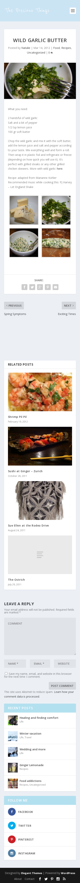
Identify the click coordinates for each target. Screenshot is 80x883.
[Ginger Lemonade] (13, 768)
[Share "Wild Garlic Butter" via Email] (55, 287)
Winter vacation (30, 733)
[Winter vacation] (13, 736)
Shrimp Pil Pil (17, 417)
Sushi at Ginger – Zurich (25, 471)
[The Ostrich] (40, 554)
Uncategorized (36, 52)
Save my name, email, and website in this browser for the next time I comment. (38, 675)
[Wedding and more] (13, 752)
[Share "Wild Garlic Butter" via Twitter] (32, 287)
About (18, 879)
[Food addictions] (13, 783)
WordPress (68, 873)
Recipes (66, 48)
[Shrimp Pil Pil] (40, 392)
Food (56, 48)
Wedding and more (32, 749)
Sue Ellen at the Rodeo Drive (28, 525)
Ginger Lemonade (31, 765)
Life (21, 721)
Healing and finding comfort (39, 718)
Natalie (25, 48)
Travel (28, 737)
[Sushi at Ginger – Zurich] (40, 446)
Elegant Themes (31, 873)
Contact (30, 879)
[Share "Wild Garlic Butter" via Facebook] (24, 287)
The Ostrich (16, 579)
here (60, 168)
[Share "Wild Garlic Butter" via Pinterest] (48, 287)
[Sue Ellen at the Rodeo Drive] (40, 500)
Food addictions (30, 781)
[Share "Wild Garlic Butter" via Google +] (40, 287)
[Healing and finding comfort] (13, 720)
